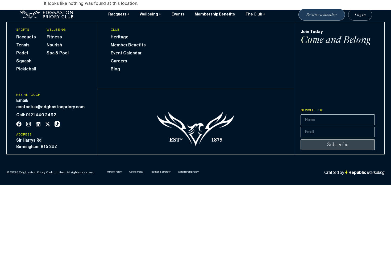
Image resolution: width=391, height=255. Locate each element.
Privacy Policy (114, 171)
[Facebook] (19, 124)
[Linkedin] (38, 124)
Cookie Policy (136, 171)
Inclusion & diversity (160, 171)
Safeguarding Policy (188, 171)
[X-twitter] (47, 124)
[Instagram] (28, 124)
